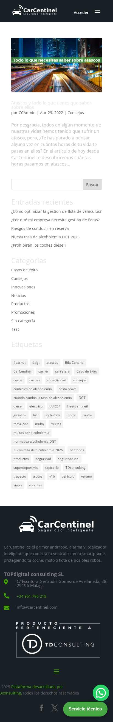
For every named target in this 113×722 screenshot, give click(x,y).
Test (15, 329)
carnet (43, 371)
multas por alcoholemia (31, 432)
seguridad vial (68, 458)
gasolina (19, 415)
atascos (52, 362)
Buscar (92, 184)
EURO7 (54, 406)
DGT (82, 397)
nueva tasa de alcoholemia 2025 (38, 450)
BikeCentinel (74, 362)
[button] (101, 693)
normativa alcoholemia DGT (34, 441)
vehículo (68, 476)
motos (87, 415)
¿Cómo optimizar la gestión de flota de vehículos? (56, 211)
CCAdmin (27, 112)
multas (56, 423)
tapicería (52, 467)
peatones (77, 450)
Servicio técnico (85, 709)
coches (34, 380)
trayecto (19, 476)
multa (39, 423)
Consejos (75, 112)
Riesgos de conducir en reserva (40, 228)
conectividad (56, 380)
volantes (35, 485)
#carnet (19, 362)
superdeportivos (25, 467)
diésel (17, 406)
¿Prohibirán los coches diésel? (38, 245)
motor (71, 415)
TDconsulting (76, 467)
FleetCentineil (77, 406)
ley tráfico (52, 415)
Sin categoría (23, 320)
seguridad (43, 458)
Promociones (23, 312)
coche (17, 380)
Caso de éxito (87, 371)
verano (86, 476)
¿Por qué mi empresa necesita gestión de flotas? (55, 219)
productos (21, 458)
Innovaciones (23, 287)
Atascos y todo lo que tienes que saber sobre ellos (51, 105)
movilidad (20, 423)
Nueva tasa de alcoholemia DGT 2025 (45, 236)
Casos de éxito (24, 269)
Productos (20, 303)
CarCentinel (22, 371)
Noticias (18, 295)
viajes (17, 485)
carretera (62, 371)
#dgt (35, 362)
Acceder (81, 12)
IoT (35, 415)
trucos (38, 476)
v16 (52, 476)
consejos (79, 380)
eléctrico (36, 406)
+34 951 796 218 (31, 596)
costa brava (68, 389)
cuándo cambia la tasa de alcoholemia (42, 397)
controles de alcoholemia (32, 389)
